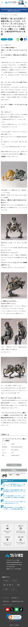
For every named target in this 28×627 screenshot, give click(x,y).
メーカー (13, 589)
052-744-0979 (12, 566)
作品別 (18, 584)
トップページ (6, 597)
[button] (14, 618)
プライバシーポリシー (8, 604)
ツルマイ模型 (16, 625)
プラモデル (6, 580)
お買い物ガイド (15, 597)
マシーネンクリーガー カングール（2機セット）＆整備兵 (14, 440)
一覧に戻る (14, 465)
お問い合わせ (6, 601)
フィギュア (14, 580)
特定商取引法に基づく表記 (17, 601)
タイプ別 (5, 589)
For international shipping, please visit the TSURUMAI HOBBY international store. (14, 10)
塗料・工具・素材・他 (8, 584)
